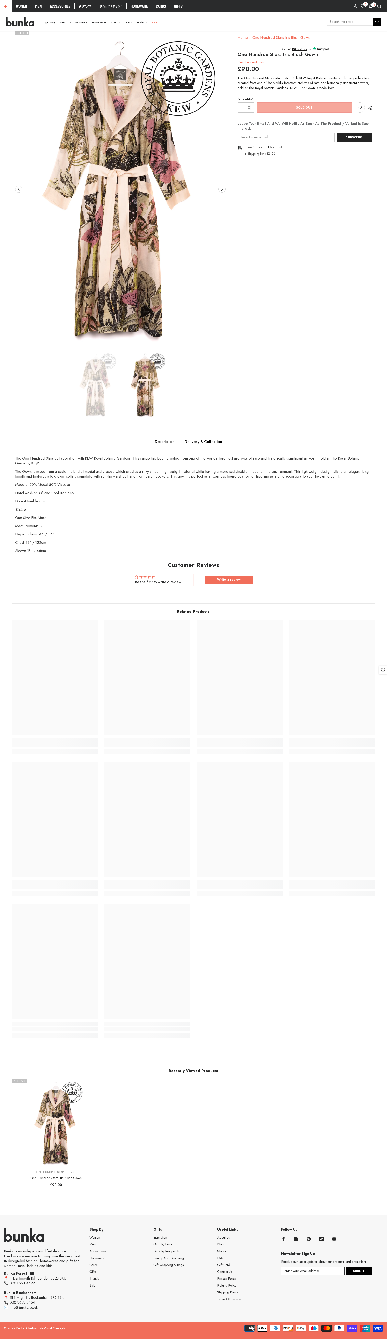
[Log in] (355, 6)
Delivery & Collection (203, 441)
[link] (55, 744)
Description (165, 441)
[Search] (354, 22)
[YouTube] (334, 1239)
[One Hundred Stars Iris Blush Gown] (56, 1123)
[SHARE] (368, 108)
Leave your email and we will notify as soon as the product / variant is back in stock (304, 126)
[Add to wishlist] (360, 107)
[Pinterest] (309, 1239)
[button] (18, 189)
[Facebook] (283, 1239)
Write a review (229, 579)
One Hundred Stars (251, 62)
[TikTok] (321, 1239)
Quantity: (245, 99)
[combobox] (350, 22)
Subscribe (354, 137)
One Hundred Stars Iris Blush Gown (56, 1178)
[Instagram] (296, 1239)
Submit (359, 1271)
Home (243, 37)
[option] (120, 189)
